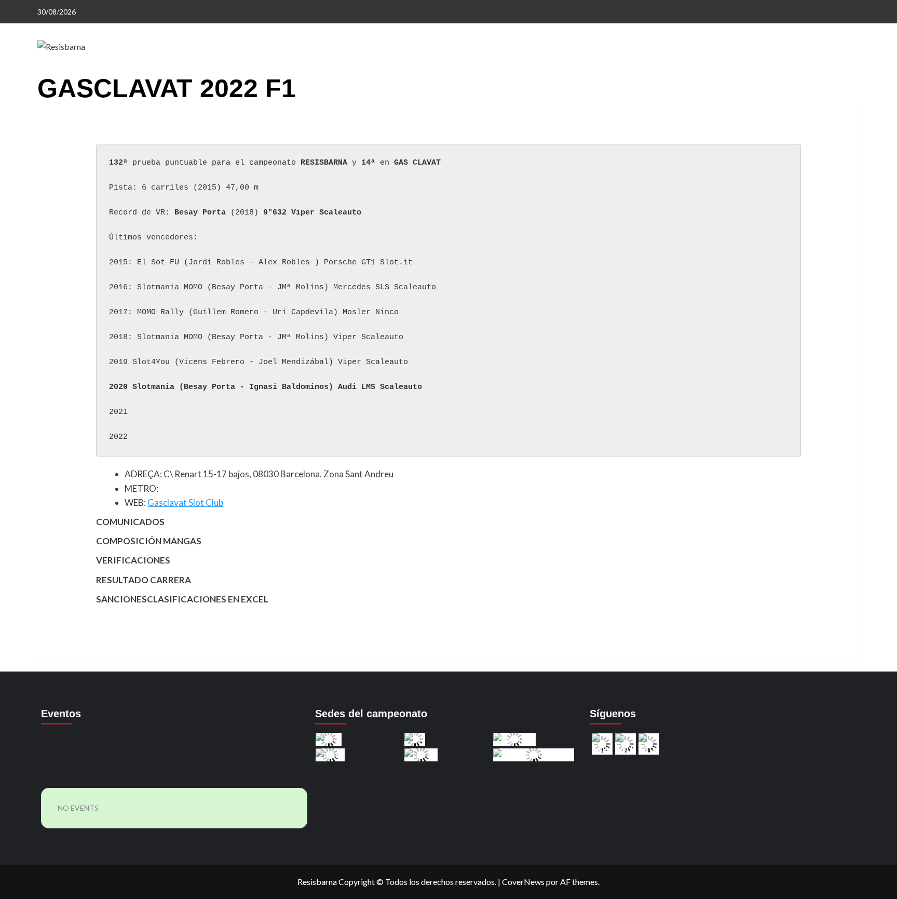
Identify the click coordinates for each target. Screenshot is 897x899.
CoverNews (523, 882)
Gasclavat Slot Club (185, 502)
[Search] (853, 82)
